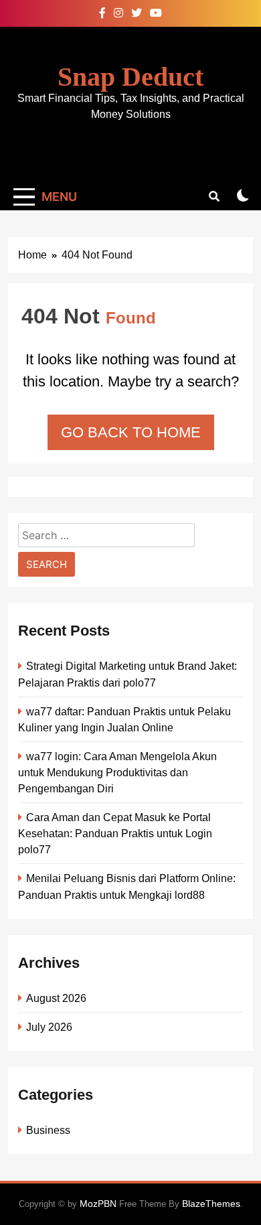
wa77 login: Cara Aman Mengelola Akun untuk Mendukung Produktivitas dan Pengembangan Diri (117, 772)
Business (48, 1130)
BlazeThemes (211, 1203)
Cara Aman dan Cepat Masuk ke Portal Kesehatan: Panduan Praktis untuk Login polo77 (115, 833)
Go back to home (131, 432)
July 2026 (49, 1027)
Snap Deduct (130, 77)
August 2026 (56, 998)
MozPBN (98, 1203)
